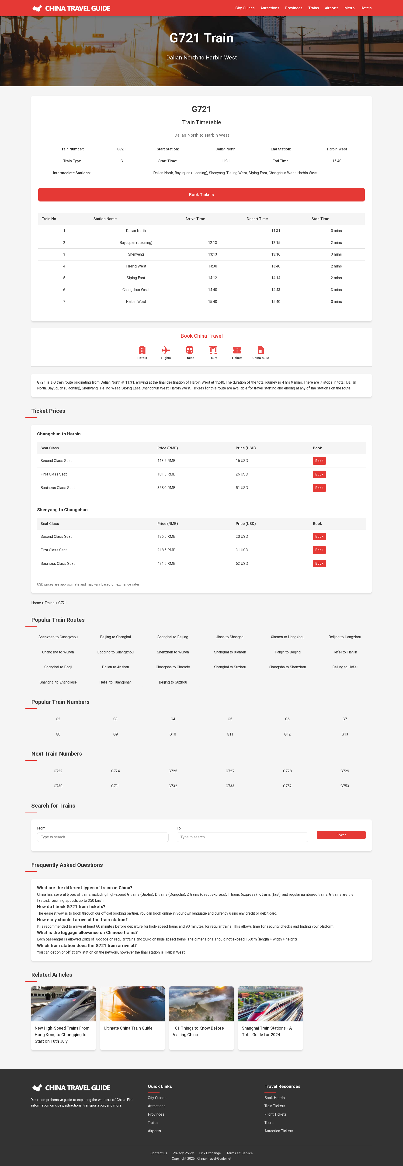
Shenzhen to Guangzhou (58, 637)
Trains (313, 8)
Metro (349, 8)
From (41, 828)
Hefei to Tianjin (345, 652)
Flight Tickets (275, 1114)
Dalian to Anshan (115, 667)
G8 (58, 734)
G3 (115, 719)
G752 (287, 786)
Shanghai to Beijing (172, 637)
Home (36, 603)
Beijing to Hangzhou (345, 637)
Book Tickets (201, 194)
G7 (345, 719)
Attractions (270, 8)
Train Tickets (274, 1106)
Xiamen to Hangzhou (287, 637)
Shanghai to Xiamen (230, 652)
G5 (230, 719)
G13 (345, 734)
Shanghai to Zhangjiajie (58, 682)
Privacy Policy (183, 1153)
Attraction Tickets (278, 1131)
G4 (173, 719)
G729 (344, 771)
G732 (173, 786)
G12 (287, 734)
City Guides (245, 8)
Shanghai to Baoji (58, 667)
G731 (115, 786)
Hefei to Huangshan (115, 682)
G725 (173, 771)
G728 (287, 771)
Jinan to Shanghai (230, 637)
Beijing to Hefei (345, 667)
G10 (173, 734)
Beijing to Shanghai (115, 637)
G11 (230, 734)
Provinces (293, 8)
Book (319, 461)
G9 (115, 734)
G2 (58, 719)
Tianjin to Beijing (287, 652)
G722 (58, 771)
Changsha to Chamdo (173, 667)
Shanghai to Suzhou (230, 667)
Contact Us (158, 1153)
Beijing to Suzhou (173, 682)
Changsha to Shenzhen (287, 667)
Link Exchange (210, 1153)
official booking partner (119, 913)
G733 (230, 786)
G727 (230, 771)
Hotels (366, 8)
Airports (332, 8)
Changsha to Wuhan (58, 652)
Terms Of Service (239, 1153)
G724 (115, 771)
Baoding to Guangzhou (115, 652)
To (179, 828)
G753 (344, 786)
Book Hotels (274, 1098)
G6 (287, 719)
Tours (269, 1123)
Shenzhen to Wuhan (173, 652)
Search (341, 835)
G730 (58, 786)
